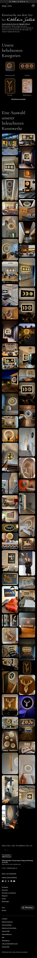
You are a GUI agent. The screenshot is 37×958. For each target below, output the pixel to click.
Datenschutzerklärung (7, 921)
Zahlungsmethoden (7, 925)
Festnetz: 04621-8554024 (9, 877)
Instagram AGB (5, 931)
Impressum (4, 918)
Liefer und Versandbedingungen (10, 943)
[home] (7, 5)
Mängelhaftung (6, 940)
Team (3, 907)
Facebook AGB (5, 946)
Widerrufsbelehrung (7, 934)
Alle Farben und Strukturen (9, 893)
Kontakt (4, 910)
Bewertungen (5, 901)
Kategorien (5, 896)
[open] (3, 881)
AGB (3, 937)
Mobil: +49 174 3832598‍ (9, 873)
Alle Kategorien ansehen (18, 99)
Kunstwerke (5, 887)
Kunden (4, 898)
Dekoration (5, 890)
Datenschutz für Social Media (9, 928)
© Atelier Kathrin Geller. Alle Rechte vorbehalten (15, 952)
